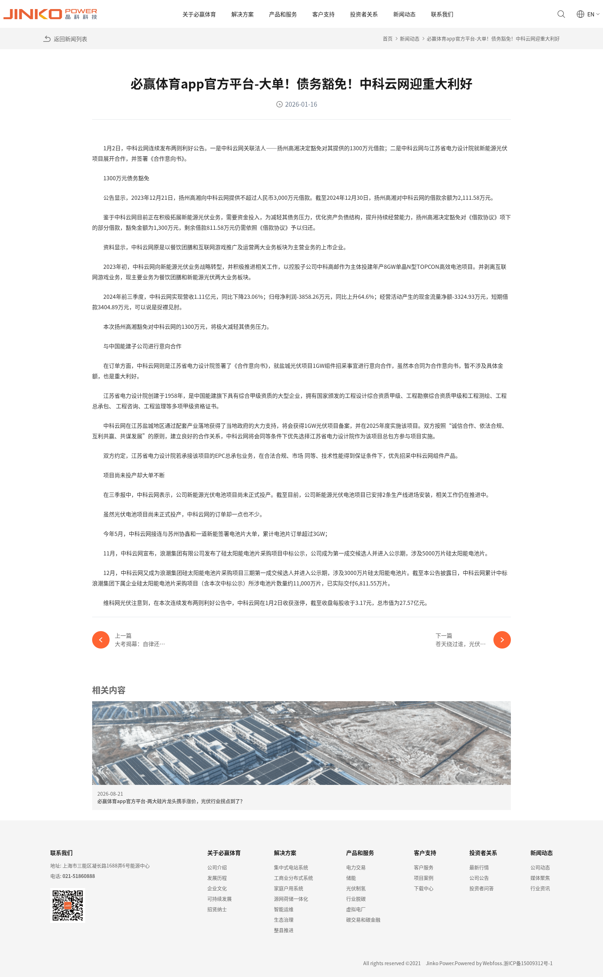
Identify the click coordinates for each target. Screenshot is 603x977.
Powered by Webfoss (478, 963)
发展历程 (217, 877)
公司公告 (479, 877)
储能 (351, 877)
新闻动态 (404, 14)
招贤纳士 (217, 909)
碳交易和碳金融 (363, 919)
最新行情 (479, 867)
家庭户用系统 (288, 888)
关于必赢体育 (199, 14)
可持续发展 (219, 898)
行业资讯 (540, 888)
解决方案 (242, 14)
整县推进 (283, 929)
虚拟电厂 (356, 909)
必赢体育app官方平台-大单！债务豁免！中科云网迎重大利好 (493, 38)
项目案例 (423, 877)
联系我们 (442, 14)
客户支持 (323, 14)
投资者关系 (364, 14)
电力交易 (356, 867)
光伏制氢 (356, 888)
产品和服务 (283, 14)
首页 (388, 38)
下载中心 (423, 888)
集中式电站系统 (291, 867)
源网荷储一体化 (291, 898)
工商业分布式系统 (293, 877)
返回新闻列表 (70, 39)
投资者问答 (481, 888)
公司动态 (540, 867)
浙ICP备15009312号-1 (528, 963)
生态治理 (283, 919)
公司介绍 (217, 867)
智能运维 (283, 909)
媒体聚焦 (540, 877)
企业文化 (217, 888)
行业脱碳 (356, 898)
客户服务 (423, 867)
